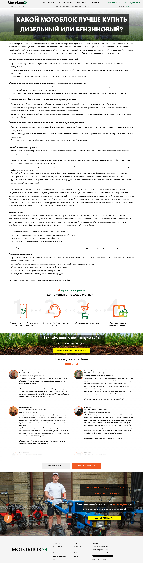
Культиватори (78, 550)
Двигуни (76, 556)
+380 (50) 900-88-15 (100, 550)
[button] (71, 350)
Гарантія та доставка (59, 556)
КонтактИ (96, 543)
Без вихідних (124, 6)
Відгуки (55, 550)
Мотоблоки (77, 546)
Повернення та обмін (59, 553)
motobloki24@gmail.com (99, 559)
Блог (54, 559)
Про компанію (57, 546)
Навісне (76, 553)
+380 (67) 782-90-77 (100, 547)
